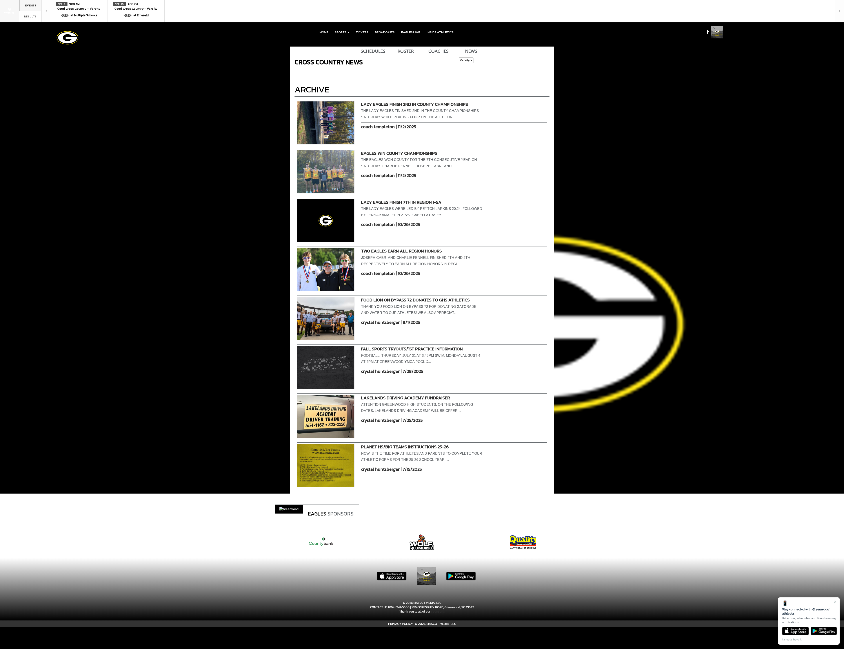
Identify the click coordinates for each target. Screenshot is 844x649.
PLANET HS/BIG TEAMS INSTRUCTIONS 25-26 (405, 446)
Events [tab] (30, 5)
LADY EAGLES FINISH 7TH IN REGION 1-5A (401, 202)
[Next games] (839, 11)
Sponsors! (438, 611)
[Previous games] (46, 11)
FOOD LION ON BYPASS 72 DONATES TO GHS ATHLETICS (415, 300)
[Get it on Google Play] (824, 631)
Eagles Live (410, 32)
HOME (324, 32)
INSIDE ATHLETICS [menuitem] (440, 32)
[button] (78, 11)
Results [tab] (30, 16)
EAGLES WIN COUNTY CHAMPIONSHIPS (399, 153)
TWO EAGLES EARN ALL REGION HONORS (401, 251)
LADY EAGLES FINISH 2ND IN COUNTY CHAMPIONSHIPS (414, 104)
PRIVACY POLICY (400, 623)
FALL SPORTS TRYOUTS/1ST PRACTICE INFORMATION (412, 349)
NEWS (471, 51)
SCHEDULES (373, 51)
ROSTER (406, 51)
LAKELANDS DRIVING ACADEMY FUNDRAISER (405, 398)
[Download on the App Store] (795, 631)
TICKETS (362, 32)
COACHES (438, 51)
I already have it (792, 639)
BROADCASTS (385, 32)
